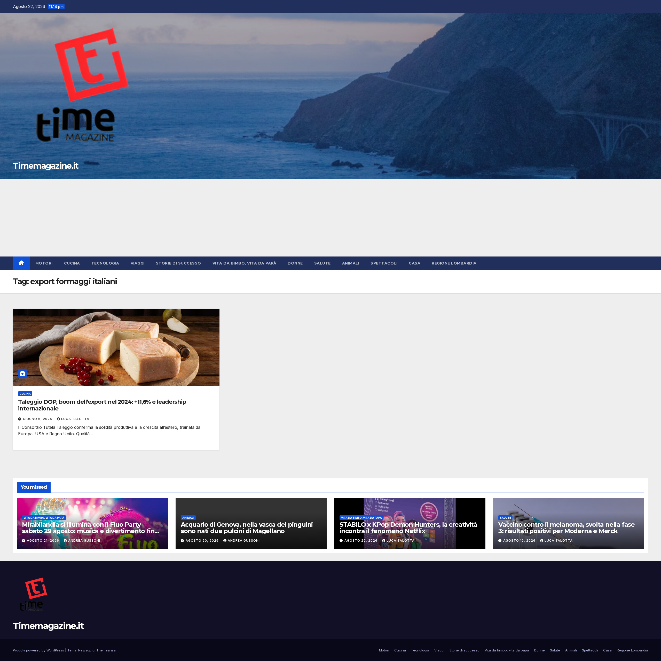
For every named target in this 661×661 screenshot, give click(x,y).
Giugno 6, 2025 (38, 419)
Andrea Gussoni (84, 540)
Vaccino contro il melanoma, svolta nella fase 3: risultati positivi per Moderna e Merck (566, 528)
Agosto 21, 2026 (43, 540)
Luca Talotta (75, 419)
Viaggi (138, 263)
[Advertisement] (330, 218)
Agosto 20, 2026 (203, 540)
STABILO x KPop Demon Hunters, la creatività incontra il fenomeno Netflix (408, 528)
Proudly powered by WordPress (39, 650)
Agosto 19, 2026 (520, 540)
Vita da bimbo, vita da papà (245, 263)
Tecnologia (105, 263)
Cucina (72, 263)
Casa (414, 263)
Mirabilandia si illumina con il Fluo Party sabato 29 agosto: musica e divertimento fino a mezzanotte (90, 531)
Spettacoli (384, 263)
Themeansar (106, 650)
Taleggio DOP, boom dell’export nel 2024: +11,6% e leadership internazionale (102, 405)
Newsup (84, 650)
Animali (350, 263)
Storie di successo (178, 263)
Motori (44, 263)
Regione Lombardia (454, 263)
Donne (295, 263)
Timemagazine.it (45, 166)
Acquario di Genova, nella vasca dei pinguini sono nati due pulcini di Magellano (247, 528)
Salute (322, 263)
